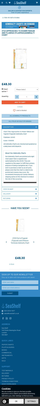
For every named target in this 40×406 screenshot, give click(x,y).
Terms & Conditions (10, 381)
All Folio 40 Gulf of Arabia (20, 121)
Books (4, 350)
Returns (5, 376)
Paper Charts (8, 345)
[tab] (20, 127)
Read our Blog (6, 318)
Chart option (5, 90)
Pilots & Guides (8, 347)
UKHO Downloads (9, 384)
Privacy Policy (8, 379)
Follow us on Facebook (3, 318)
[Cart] (37, 2)
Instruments (7, 355)
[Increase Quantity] (36, 97)
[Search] (6, 2)
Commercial (7, 353)
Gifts (4, 358)
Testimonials (7, 371)
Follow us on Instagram (10, 318)
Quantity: (5, 96)
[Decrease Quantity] (17, 97)
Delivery (5, 373)
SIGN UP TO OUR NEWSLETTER (18, 276)
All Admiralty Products (20, 116)
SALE (4, 361)
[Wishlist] (10, 2)
